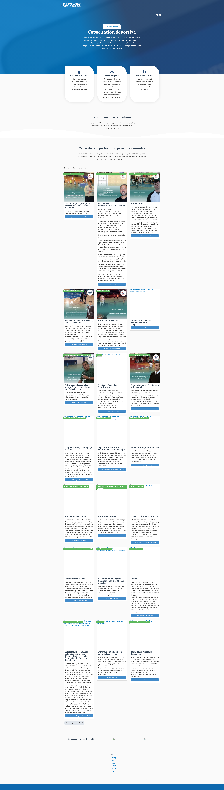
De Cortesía (142, 5)
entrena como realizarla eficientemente (145, 542)
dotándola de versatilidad (145, 236)
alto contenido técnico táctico (79, 402)
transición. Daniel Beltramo (79, 344)
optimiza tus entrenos (112, 677)
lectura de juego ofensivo (145, 409)
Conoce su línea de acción (111, 411)
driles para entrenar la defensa (112, 536)
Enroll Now (145, 327)
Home (111, 5)
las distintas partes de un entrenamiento (112, 284)
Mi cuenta (161, 5)
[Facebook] (157, 15)
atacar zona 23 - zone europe (145, 680)
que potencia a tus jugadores (145, 615)
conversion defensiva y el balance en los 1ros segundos (79, 716)
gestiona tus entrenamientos (79, 217)
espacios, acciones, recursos (79, 600)
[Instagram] (160, 15)
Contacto (154, 5)
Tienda (148, 5)
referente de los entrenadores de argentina (112, 469)
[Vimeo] (163, 15)
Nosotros (117, 5)
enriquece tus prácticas (145, 465)
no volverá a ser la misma (79, 540)
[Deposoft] (70, 5)
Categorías (67, 168)
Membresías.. (124, 5)
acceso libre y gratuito (112, 598)
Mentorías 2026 (133, 5)
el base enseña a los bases (112, 348)
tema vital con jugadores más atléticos (79, 480)
